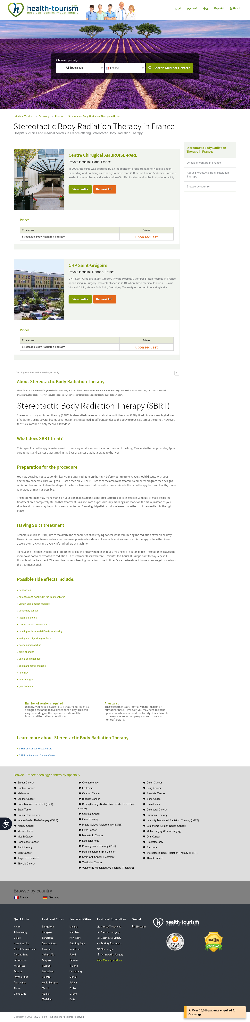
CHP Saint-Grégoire (88, 265)
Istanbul (46, 966)
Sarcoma (152, 847)
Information (20, 960)
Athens (74, 982)
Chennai (47, 949)
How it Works (21, 943)
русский (192, 8)
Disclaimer (20, 982)
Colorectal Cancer (157, 809)
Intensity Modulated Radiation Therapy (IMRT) (173, 820)
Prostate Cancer (156, 793)
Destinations (21, 955)
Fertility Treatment (111, 943)
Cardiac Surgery (110, 932)
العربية (177, 8)
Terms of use (21, 977)
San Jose (75, 949)
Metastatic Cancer (92, 835)
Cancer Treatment (111, 927)
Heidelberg (76, 971)
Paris (72, 999)
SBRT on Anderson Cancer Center (37, 755)
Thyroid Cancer (26, 863)
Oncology (44, 116)
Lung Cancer (154, 788)
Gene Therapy (90, 819)
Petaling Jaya (77, 943)
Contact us (20, 994)
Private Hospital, (80, 162)
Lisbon (73, 994)
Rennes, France (103, 272)
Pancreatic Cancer (28, 841)
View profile (80, 189)
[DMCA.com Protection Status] (213, 942)
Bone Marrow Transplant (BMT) (35, 804)
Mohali (73, 977)
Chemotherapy (90, 782)
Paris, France (101, 162)
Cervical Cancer (91, 813)
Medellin (47, 999)
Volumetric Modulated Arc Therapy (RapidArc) (108, 867)
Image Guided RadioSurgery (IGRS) (38, 820)
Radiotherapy (25, 847)
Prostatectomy (155, 841)
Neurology (107, 949)
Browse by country (198, 186)
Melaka (74, 927)
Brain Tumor (24, 809)
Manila (46, 994)
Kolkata (46, 977)
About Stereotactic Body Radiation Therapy (208, 174)
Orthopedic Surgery (112, 955)
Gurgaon (47, 960)
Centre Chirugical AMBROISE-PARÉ (103, 155)
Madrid (46, 988)
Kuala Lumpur (50, 982)
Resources (19, 966)
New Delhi (75, 938)
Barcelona (48, 938)
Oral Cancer (153, 836)
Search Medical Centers (172, 68)
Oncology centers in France (204, 162)
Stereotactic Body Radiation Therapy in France (94, 116)
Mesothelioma (25, 831)
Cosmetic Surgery (111, 938)
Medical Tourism (24, 116)
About (17, 988)
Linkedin (141, 927)
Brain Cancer (154, 804)
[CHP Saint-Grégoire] (39, 289)
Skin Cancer (24, 852)
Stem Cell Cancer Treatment (98, 856)
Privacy (18, 971)
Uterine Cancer (26, 798)
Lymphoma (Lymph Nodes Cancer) (166, 825)
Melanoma (23, 793)
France (59, 116)
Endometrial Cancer (29, 815)
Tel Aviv (74, 960)
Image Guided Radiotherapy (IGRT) (102, 824)
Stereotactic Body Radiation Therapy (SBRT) (172, 852)
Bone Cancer (154, 798)
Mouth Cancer (25, 836)
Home (17, 927)
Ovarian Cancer (91, 793)
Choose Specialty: (67, 60)
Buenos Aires (49, 943)
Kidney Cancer (26, 825)
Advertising (20, 932)
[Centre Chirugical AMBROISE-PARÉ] (39, 179)
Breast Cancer (26, 782)
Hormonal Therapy (157, 815)
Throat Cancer (155, 858)
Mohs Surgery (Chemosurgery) (164, 831)
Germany (54, 897)
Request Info (104, 189)
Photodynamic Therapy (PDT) (99, 846)
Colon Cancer (154, 782)
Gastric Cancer (26, 788)
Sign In (236, 8)
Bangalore (48, 927)
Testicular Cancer (92, 862)
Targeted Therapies (28, 858)
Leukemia (87, 788)
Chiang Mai (48, 955)
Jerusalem (48, 971)
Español (219, 8)
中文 (205, 8)
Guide (17, 938)
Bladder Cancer (91, 798)
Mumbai (74, 932)
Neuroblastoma (90, 840)
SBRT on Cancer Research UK (35, 748)
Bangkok (47, 932)
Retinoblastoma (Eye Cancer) (98, 851)
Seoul (73, 955)
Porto (73, 988)
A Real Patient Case (25, 949)
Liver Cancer (89, 829)
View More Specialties (109, 960)
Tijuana (74, 966)
